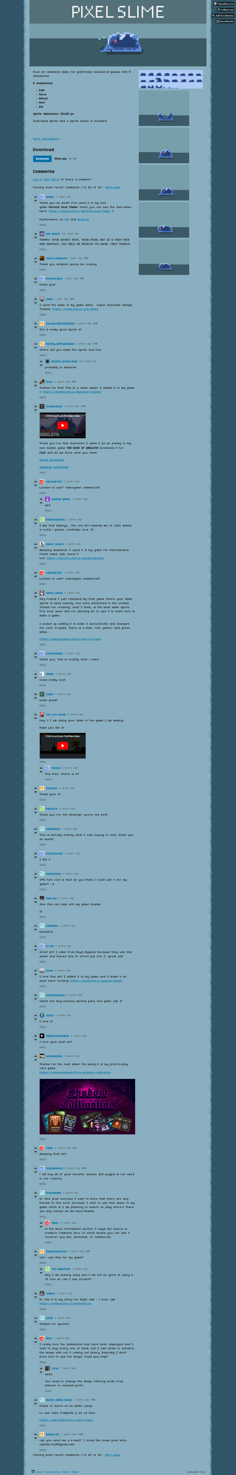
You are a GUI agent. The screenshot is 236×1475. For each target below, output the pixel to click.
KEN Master (53, 234)
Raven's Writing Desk (64, 361)
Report (66, 1471)
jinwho (50, 1015)
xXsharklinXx (53, 874)
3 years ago (74, 519)
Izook (49, 970)
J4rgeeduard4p (55, 995)
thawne (56, 768)
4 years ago (63, 674)
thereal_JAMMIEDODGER (60, 323)
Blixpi (49, 1338)
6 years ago (71, 1193)
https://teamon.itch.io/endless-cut (65, 1303)
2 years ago (84, 323)
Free (202, 1471)
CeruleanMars (54, 1056)
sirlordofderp (54, 278)
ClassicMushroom (56, 1251)
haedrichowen (54, 853)
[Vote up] (35, 197)
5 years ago (66, 898)
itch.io (39, 1471)
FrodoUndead (54, 406)
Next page (113, 187)
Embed (75, 1471)
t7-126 (50, 946)
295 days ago (88, 361)
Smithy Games (54, 593)
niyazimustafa (54, 1168)
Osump (50, 674)
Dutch (49, 382)
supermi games (61, 499)
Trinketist (51, 788)
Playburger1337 (55, 519)
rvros (55, 1368)
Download (42, 158)
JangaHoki (52, 926)
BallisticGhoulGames (57, 1036)
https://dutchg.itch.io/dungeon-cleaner (72, 392)
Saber (49, 1148)
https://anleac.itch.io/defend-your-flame (79, 211)
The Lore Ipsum (56, 714)
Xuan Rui (51, 898)
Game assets (193, 1471)
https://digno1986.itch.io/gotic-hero (66, 1420)
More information (46, 139)
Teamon (50, 1293)
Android (83, 219)
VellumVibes (53, 829)
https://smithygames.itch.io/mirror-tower (70, 639)
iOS (67, 219)
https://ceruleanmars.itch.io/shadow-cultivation (75, 1072)
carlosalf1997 (54, 481)
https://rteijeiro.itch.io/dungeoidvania (75, 558)
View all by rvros (52, 1471)
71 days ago (63, 197)
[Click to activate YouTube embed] (63, 425)
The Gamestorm (61, 1269)
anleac (50, 197)
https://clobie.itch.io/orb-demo (75, 309)
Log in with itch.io (46, 179)
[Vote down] (35, 201)
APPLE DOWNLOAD (52, 460)
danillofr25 (52, 1434)
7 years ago (62, 1338)
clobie (49, 299)
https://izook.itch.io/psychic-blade (96, 981)
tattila (49, 1318)
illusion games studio (59, 1400)
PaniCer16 (52, 808)
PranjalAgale (53, 1193)
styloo (49, 694)
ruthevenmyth (54, 653)
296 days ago (70, 234)
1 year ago (75, 258)
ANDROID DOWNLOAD (54, 467)
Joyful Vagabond (56, 258)
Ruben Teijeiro (55, 544)
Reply (43, 224)
